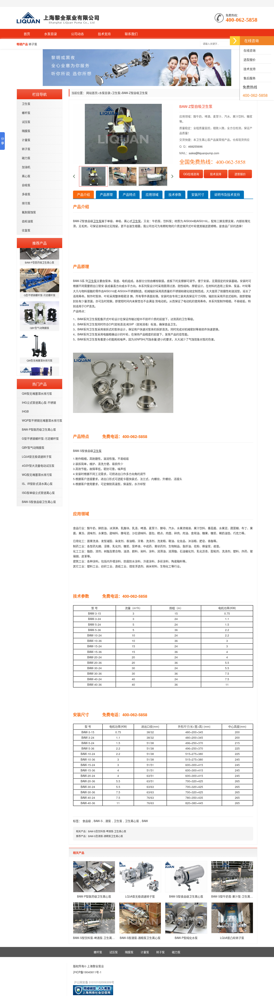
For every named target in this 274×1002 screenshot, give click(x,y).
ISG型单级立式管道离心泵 (38, 493)
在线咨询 (249, 50)
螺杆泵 (26, 113)
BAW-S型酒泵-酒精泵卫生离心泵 (105, 836)
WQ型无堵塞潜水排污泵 (37, 475)
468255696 (195, 146)
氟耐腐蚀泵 (29, 212)
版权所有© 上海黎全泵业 (88, 966)
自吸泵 (26, 185)
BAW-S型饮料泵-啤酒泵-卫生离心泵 (107, 831)
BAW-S (98, 821)
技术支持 (104, 34)
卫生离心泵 (132, 821)
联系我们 (131, 34)
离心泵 (26, 176)
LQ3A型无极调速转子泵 (37, 457)
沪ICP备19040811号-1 (87, 972)
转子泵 (26, 149)
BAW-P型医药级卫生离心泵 (39, 429)
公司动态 (77, 34)
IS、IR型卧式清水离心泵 (37, 484)
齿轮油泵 (27, 221)
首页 (27, 34)
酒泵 (108, 821)
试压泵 (26, 122)
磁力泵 (26, 158)
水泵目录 (50, 34)
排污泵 (26, 203)
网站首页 (91, 93)
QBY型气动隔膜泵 (33, 447)
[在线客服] (235, 40)
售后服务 (249, 78)
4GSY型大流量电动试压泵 (38, 466)
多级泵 (26, 194)
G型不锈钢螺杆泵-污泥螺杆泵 (40, 438)
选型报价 (240, 174)
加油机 (26, 167)
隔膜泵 (26, 131)
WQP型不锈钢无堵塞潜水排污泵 (42, 420)
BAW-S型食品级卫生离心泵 (39, 502)
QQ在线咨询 (191, 174)
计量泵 (26, 140)
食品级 (86, 821)
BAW (145, 821)
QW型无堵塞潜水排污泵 (37, 393)
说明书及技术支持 (227, 194)
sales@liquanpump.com (204, 153)
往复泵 (26, 230)
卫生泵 (26, 104)
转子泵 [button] (33, 44)
